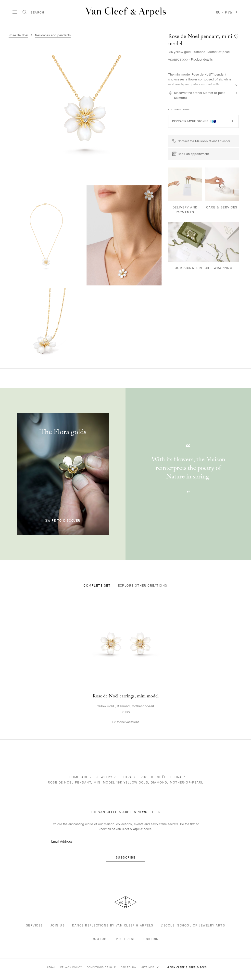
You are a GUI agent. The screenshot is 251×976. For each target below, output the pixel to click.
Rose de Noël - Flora (161, 777)
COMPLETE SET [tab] (97, 585)
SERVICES (34, 925)
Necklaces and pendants (53, 35)
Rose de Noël (18, 35)
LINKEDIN (151, 939)
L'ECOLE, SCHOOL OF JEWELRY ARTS (193, 925)
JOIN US (57, 925)
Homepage (78, 777)
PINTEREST (125, 939)
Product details (202, 59)
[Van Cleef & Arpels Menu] (14, 12)
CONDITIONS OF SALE (101, 967)
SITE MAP (148, 967)
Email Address (62, 841)
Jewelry (105, 777)
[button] (86, 109)
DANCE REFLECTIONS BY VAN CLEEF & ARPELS (112, 925)
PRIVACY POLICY (71, 967)
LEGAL (51, 967)
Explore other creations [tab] (142, 585)
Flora (126, 777)
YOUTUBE (100, 939)
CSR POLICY (129, 967)
